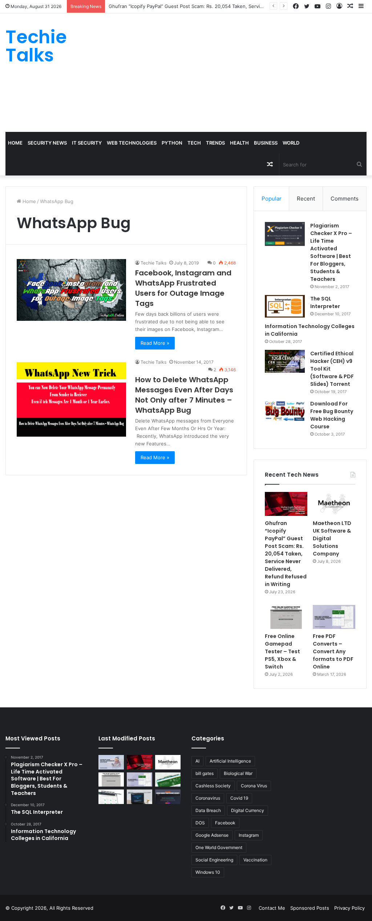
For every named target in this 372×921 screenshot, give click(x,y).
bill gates (204, 773)
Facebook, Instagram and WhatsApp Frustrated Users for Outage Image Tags (183, 288)
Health (239, 143)
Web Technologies (132, 143)
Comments (345, 198)
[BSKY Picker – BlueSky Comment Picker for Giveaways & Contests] (139, 796)
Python (172, 143)
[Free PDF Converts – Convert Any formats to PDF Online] (334, 617)
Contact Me (272, 908)
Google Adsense (212, 835)
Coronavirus (207, 798)
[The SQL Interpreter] (285, 306)
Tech (194, 143)
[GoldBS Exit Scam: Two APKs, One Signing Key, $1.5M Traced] (111, 762)
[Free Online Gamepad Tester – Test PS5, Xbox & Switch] (286, 617)
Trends (215, 143)
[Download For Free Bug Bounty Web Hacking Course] (285, 412)
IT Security (87, 143)
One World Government (218, 847)
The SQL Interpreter (325, 302)
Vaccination (255, 860)
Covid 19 (239, 798)
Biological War (238, 773)
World (291, 143)
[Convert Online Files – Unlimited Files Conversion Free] (111, 796)
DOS (200, 822)
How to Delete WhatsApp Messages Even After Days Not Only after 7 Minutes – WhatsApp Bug (184, 395)
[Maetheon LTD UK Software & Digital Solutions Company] (334, 504)
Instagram (249, 835)
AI (197, 761)
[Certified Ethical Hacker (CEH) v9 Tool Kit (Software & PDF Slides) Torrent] (285, 361)
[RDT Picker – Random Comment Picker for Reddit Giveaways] (168, 796)
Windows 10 (207, 872)
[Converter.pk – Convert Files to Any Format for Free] (168, 779)
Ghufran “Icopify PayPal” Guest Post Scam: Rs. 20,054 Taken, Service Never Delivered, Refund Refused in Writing (237, 6)
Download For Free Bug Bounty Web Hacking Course (331, 415)
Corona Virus (254, 785)
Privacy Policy (349, 908)
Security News (47, 143)
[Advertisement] (250, 71)
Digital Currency (247, 810)
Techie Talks (153, 263)
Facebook (225, 822)
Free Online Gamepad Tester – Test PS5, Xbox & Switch (282, 651)
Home (15, 143)
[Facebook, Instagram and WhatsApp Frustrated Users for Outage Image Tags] (71, 289)
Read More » (155, 343)
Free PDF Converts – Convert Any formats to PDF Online (333, 651)
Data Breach (208, 810)
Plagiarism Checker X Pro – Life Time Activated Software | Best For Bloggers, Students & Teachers (331, 252)
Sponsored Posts (309, 908)
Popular (272, 198)
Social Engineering (214, 860)
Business (266, 143)
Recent (306, 198)
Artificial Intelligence (230, 761)
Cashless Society (213, 785)
